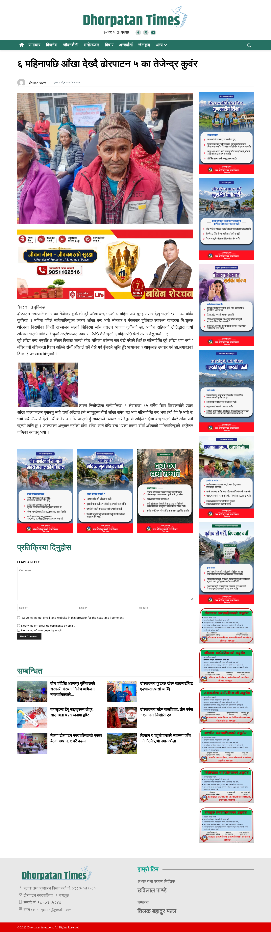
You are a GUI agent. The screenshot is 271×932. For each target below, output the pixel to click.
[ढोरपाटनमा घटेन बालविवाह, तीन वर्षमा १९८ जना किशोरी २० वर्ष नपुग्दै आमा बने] (122, 717)
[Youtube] (153, 32)
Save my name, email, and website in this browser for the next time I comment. (73, 617)
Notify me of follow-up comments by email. (48, 625)
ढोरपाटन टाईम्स (37, 82)
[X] (146, 32)
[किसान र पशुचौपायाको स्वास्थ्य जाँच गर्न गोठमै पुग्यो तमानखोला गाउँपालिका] (122, 743)
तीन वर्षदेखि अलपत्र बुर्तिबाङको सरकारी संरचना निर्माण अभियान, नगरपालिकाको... (72, 689)
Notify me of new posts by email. (41, 630)
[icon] (21, 45)
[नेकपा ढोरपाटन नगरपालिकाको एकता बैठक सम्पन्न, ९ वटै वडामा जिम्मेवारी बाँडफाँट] (32, 743)
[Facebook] (138, 32)
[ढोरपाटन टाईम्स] (22, 83)
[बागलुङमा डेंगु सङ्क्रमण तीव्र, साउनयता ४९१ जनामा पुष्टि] (32, 717)
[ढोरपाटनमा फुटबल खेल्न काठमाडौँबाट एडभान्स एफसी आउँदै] (122, 691)
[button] (249, 45)
